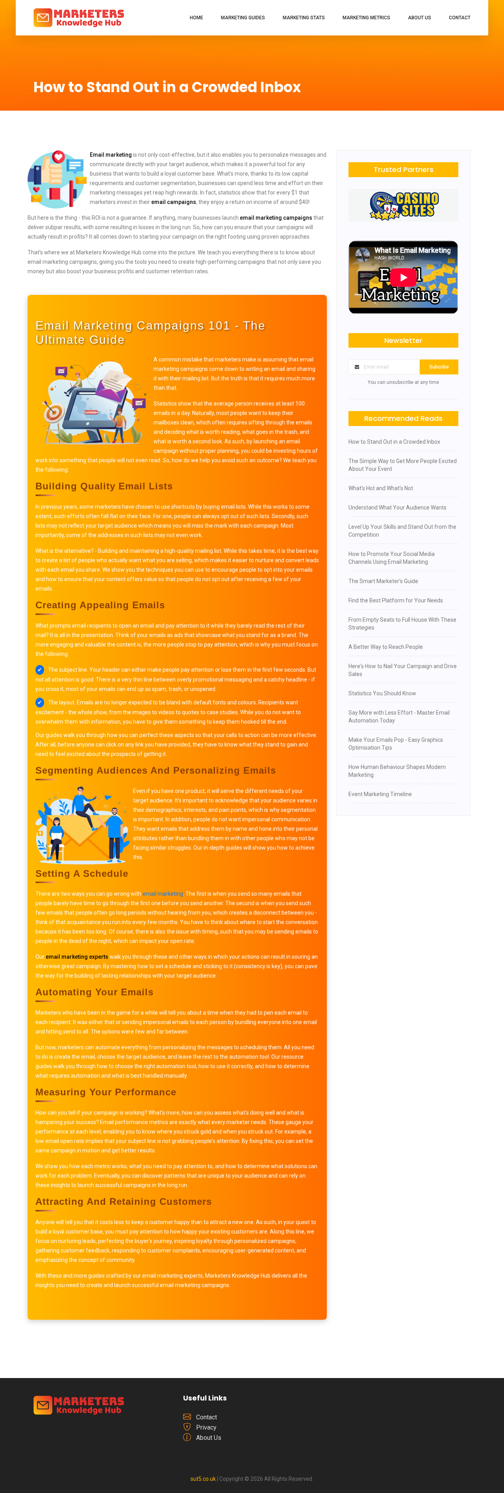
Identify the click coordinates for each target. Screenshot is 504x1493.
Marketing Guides (243, 17)
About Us (419, 17)
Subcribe (439, 367)
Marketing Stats (304, 17)
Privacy (206, 1427)
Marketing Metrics (366, 17)
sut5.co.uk (203, 1479)
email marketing (163, 894)
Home (196, 17)
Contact (460, 17)
